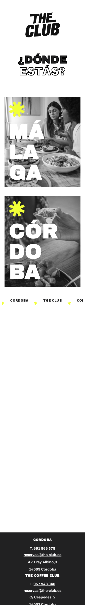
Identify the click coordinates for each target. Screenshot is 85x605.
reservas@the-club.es (42, 555)
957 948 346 (44, 584)
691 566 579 (44, 548)
